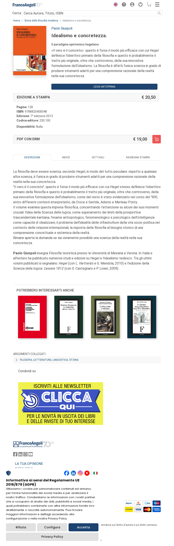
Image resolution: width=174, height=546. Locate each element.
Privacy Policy (52, 537)
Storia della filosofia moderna (41, 20)
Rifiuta (21, 527)
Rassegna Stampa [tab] (138, 157)
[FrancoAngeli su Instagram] (25, 455)
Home (16, 20)
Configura (52, 527)
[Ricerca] (159, 13)
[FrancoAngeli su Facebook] (15, 455)
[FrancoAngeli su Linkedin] (20, 455)
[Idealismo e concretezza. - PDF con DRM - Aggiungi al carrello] (156, 139)
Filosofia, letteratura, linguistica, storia (49, 359)
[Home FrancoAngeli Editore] (27, 5)
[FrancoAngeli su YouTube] (30, 455)
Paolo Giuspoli (61, 28)
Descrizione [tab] (32, 157)
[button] (114, 5)
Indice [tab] (66, 157)
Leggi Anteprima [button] (104, 86)
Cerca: (17, 13)
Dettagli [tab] (98, 157)
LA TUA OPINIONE (29, 464)
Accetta (83, 527)
